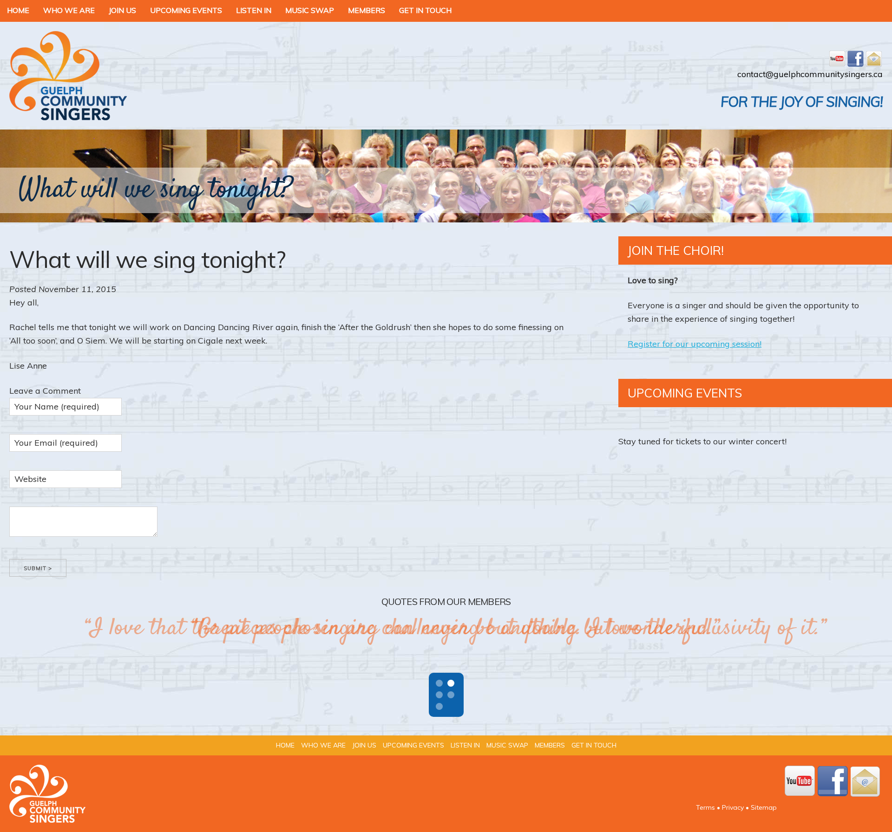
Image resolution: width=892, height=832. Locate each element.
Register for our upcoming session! (694, 343)
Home (18, 10)
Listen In (253, 10)
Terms (705, 807)
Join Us (122, 10)
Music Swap (309, 10)
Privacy (733, 807)
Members (366, 10)
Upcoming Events (186, 10)
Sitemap (764, 807)
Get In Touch (425, 10)
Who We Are (69, 10)
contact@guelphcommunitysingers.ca (810, 74)
